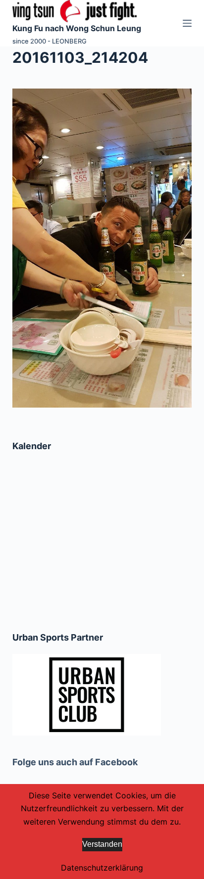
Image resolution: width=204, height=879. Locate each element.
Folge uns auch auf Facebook (75, 762)
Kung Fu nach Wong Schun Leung (76, 28)
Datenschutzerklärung (102, 868)
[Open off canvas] (187, 23)
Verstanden (102, 844)
